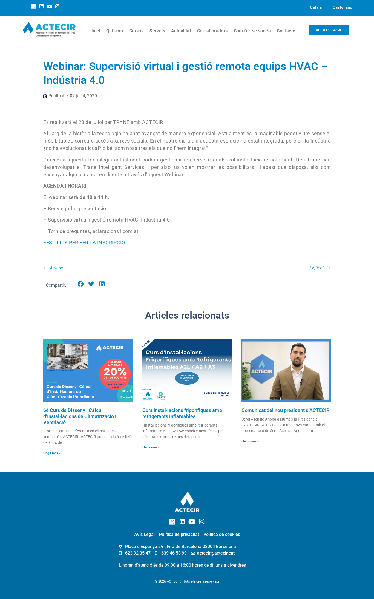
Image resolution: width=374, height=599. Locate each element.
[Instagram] (57, 6)
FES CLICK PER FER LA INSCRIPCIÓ (84, 242)
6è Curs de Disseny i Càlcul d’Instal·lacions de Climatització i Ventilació (79, 416)
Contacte (286, 30)
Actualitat (181, 30)
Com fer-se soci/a (252, 30)
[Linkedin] (41, 6)
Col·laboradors (212, 30)
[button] (80, 284)
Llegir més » (52, 453)
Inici (95, 30)
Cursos (136, 30)
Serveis (157, 30)
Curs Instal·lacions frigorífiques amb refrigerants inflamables (182, 413)
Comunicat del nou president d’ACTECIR (285, 410)
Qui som (114, 30)
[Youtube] (49, 6)
